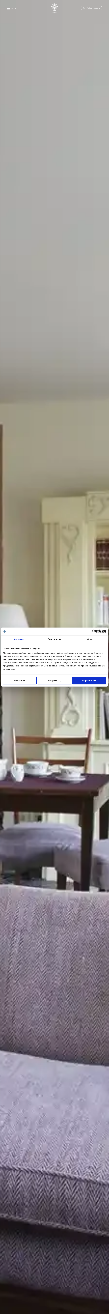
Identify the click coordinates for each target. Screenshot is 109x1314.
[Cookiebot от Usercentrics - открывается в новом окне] (94, 632)
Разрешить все (89, 680)
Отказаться (19, 680)
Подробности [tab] (54, 639)
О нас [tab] (90, 639)
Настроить (53, 680)
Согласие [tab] (19, 639)
